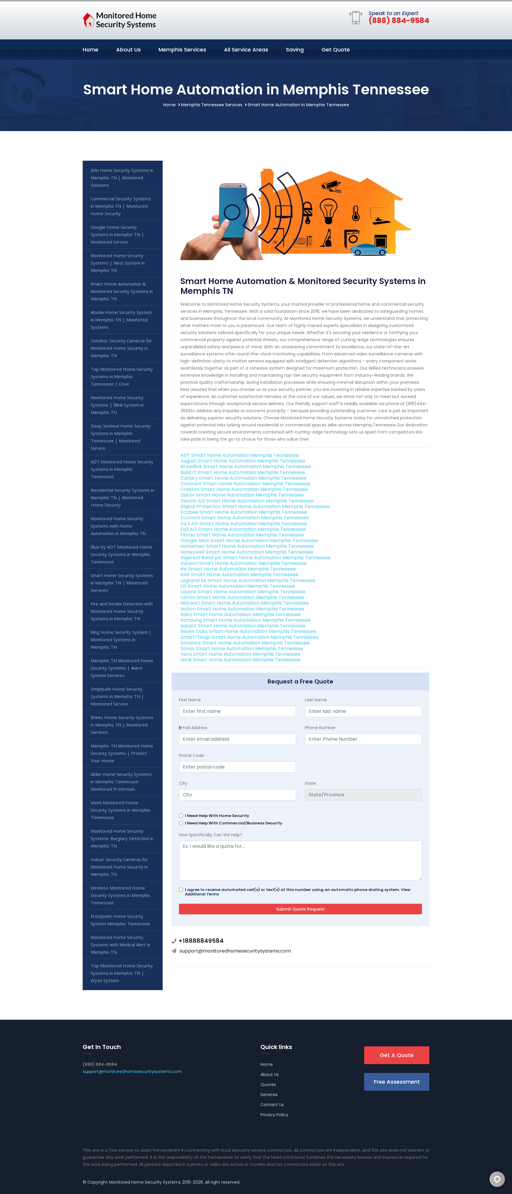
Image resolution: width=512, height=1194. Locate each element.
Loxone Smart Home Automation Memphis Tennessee (242, 591)
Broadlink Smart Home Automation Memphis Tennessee (245, 466)
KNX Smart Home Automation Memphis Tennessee (239, 574)
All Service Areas (246, 49)
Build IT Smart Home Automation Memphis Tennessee (242, 472)
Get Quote (335, 49)
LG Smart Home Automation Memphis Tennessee (237, 586)
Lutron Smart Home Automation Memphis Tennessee (242, 597)
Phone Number (320, 728)
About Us (128, 49)
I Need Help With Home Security (217, 815)
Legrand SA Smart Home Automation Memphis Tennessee (247, 580)
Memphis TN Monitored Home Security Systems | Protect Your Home (122, 753)
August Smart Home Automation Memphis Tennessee (242, 460)
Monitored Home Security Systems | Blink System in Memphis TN (117, 404)
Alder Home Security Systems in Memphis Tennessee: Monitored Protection (121, 781)
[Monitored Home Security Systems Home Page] (120, 19)
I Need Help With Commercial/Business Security (233, 823)
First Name (190, 700)
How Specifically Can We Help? (210, 835)
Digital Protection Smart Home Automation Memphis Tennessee (255, 506)
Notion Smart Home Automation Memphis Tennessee (242, 608)
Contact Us (272, 1105)
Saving (295, 49)
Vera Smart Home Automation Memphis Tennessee (240, 654)
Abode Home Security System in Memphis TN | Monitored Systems (121, 319)
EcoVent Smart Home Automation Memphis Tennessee (244, 517)
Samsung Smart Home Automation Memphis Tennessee (245, 620)
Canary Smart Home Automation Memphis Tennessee (243, 478)
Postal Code (191, 755)
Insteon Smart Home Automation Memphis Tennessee (243, 563)
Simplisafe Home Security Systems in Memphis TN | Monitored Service (117, 696)
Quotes (268, 1084)
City (183, 783)
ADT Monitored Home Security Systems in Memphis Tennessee (122, 469)
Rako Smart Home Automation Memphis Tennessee (240, 614)
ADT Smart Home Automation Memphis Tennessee (239, 455)
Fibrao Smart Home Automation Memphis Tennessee (242, 534)
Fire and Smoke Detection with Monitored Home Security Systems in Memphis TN (122, 611)
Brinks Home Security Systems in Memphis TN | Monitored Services (122, 724)
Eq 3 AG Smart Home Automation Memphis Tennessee (243, 523)
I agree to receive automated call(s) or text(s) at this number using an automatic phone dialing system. (297, 891)
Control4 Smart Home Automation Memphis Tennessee (245, 483)
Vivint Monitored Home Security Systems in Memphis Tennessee (120, 810)
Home (90, 49)
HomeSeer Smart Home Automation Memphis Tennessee (247, 546)
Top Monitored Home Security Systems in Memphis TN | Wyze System (122, 973)
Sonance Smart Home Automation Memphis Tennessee (245, 642)
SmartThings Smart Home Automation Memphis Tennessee (249, 637)
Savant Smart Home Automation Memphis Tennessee (242, 625)
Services (269, 1095)
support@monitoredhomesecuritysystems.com (235, 951)
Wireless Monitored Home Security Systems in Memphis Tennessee (120, 895)
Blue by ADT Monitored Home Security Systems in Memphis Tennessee (121, 554)
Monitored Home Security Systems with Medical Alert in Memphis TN (120, 944)
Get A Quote (397, 1055)
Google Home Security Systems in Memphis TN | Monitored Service (117, 234)
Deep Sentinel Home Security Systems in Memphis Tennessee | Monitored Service (121, 437)
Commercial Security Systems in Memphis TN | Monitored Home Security (121, 206)
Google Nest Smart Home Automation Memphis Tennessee (249, 540)
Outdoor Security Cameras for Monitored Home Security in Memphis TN (121, 348)
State (310, 783)
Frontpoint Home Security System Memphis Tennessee (120, 919)
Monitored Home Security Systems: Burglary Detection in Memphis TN (122, 838)
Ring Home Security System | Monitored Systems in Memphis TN (121, 639)
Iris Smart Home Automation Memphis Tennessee (238, 568)
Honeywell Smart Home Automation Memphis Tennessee (246, 552)
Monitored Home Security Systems (145, 1182)
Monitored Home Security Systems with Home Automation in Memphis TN (118, 525)
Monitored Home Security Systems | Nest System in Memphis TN (118, 262)
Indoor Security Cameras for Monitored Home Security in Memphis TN (119, 866)
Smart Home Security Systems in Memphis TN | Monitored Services (122, 582)
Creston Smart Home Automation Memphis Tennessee (244, 489)
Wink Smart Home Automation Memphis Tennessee (240, 659)
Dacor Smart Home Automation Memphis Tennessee (242, 495)
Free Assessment (397, 1081)
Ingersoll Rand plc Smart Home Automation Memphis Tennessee (255, 557)
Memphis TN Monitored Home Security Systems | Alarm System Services (122, 668)
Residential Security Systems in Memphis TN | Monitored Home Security (122, 497)
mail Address (193, 728)
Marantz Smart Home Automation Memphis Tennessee (244, 603)
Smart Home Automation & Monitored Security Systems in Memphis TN (122, 291)
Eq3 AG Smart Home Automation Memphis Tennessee (243, 529)
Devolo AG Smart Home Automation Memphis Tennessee (247, 500)
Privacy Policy (274, 1115)
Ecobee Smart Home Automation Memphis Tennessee (243, 512)
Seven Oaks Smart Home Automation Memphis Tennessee (248, 631)
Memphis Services (182, 49)
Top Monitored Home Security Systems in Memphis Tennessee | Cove (122, 376)
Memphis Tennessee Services (211, 105)
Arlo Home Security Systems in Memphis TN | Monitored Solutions (122, 177)
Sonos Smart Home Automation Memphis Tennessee (241, 648)
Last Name (316, 700)
